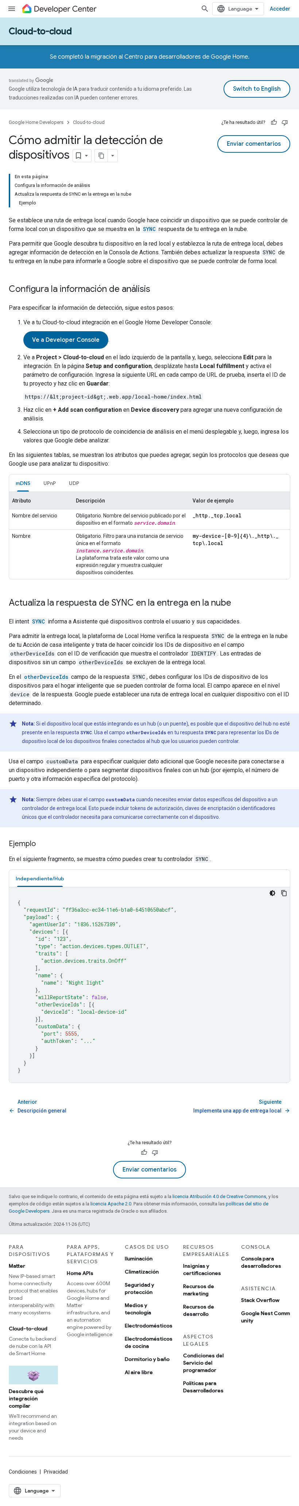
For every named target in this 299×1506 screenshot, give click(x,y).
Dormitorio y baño (147, 1359)
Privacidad (56, 1472)
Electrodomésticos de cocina (148, 1342)
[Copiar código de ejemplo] (284, 893)
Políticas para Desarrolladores (203, 1387)
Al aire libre (139, 1372)
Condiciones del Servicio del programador (203, 1362)
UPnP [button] (49, 483)
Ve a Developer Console (66, 340)
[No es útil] (284, 122)
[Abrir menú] (11, 8)
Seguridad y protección (139, 1288)
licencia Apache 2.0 (110, 1203)
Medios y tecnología (138, 1309)
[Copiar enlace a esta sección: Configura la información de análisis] (157, 289)
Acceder (280, 9)
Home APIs (80, 1273)
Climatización (142, 1271)
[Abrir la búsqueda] (205, 8)
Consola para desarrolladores (261, 1262)
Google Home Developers (36, 122)
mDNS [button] (23, 483)
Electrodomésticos (148, 1325)
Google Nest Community (265, 1317)
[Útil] (273, 122)
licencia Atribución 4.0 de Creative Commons (219, 1196)
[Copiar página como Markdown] (101, 155)
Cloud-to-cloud (40, 31)
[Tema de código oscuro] (272, 893)
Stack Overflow (260, 1300)
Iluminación (138, 1258)
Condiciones (23, 1472)
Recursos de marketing (198, 1290)
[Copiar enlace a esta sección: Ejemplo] (43, 844)
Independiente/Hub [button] (40, 878)
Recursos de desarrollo (198, 1310)
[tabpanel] (149, 535)
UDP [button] (74, 483)
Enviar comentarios (254, 144)
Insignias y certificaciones (202, 1269)
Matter (17, 1266)
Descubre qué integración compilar (26, 1398)
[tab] (23, 483)
